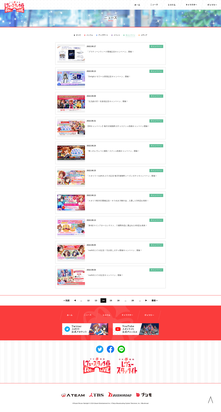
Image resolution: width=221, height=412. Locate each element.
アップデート (103, 35)
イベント (117, 35)
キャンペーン (130, 35)
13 (96, 300)
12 (88, 300)
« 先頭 (67, 300)
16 (118, 300)
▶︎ (146, 300)
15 (111, 300)
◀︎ (75, 300)
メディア (144, 35)
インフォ (89, 35)
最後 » (154, 300)
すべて (78, 35)
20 (133, 300)
